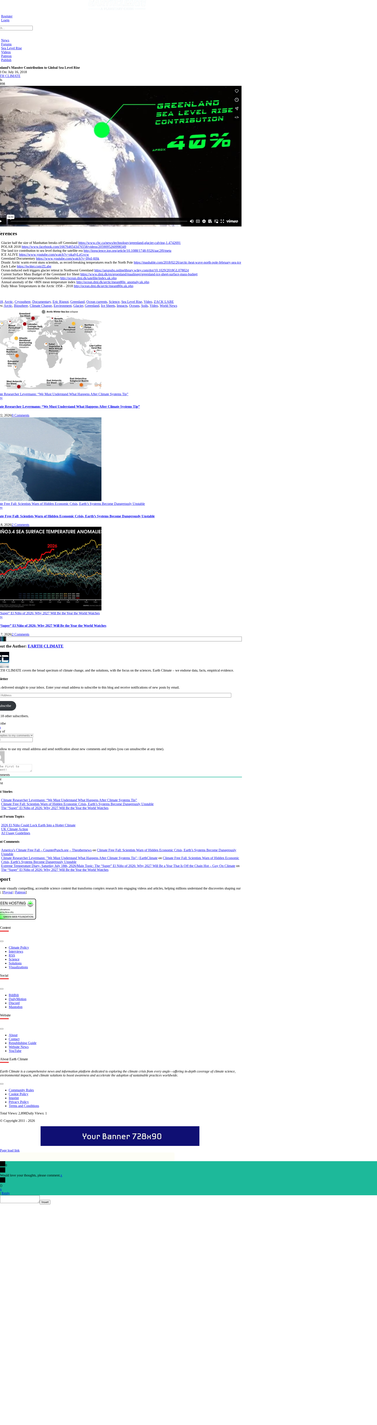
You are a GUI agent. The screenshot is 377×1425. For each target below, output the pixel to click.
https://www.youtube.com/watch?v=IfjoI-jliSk (67, 258)
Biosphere (21, 305)
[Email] (4, 638)
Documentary (41, 302)
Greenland (77, 302)
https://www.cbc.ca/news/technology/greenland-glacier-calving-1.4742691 (129, 243)
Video (148, 302)
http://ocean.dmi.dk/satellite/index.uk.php (88, 278)
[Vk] (1, 638)
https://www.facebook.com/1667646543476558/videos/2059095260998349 (74, 247)
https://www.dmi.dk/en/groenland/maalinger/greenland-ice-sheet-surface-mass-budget (138, 274)
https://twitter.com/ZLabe (34, 266)
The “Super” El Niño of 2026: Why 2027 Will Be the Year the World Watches (54, 808)
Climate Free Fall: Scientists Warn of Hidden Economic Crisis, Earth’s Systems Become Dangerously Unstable (77, 804)
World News (168, 305)
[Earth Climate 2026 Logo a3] (117, 9)
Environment (63, 305)
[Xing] (2, 638)
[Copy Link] (5, 638)
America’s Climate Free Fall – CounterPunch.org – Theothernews (46, 850)
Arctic (8, 302)
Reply (6, 1193)
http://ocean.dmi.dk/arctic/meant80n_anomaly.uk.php (112, 282)
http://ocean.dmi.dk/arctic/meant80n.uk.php (103, 286)
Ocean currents (96, 302)
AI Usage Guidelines (15, 833)
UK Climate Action (14, 829)
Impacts (122, 305)
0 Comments (20, 415)
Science (114, 302)
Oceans (134, 305)
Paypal (8, 892)
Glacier (78, 305)
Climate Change (41, 305)
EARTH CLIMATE (45, 646)
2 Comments (20, 525)
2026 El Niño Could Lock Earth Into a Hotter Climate (38, 825)
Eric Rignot (61, 302)
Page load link (10, 1150)
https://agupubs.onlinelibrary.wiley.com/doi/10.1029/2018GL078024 (141, 270)
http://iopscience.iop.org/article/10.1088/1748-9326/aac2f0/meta (127, 250)
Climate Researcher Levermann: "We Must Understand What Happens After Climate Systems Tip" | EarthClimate (79, 858)
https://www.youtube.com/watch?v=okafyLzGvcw (54, 254)
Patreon (20, 892)
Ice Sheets (108, 305)
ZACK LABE (164, 302)
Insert (45, 1202)
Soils (144, 305)
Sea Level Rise (131, 302)
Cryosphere (23, 302)
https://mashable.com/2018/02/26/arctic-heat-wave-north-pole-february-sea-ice (187, 262)
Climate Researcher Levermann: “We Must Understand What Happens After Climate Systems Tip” (69, 800)
